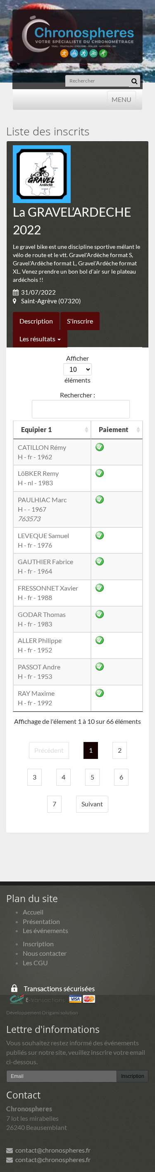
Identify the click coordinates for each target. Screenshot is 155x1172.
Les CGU (35, 962)
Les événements (45, 930)
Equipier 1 (36, 429)
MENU (121, 99)
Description (36, 321)
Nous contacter (45, 953)
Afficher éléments (77, 369)
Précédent (49, 750)
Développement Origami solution (42, 1012)
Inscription (38, 944)
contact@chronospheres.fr (52, 1150)
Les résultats (38, 339)
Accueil (33, 912)
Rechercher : (77, 395)
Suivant (92, 804)
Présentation (41, 921)
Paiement (113, 429)
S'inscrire (80, 321)
